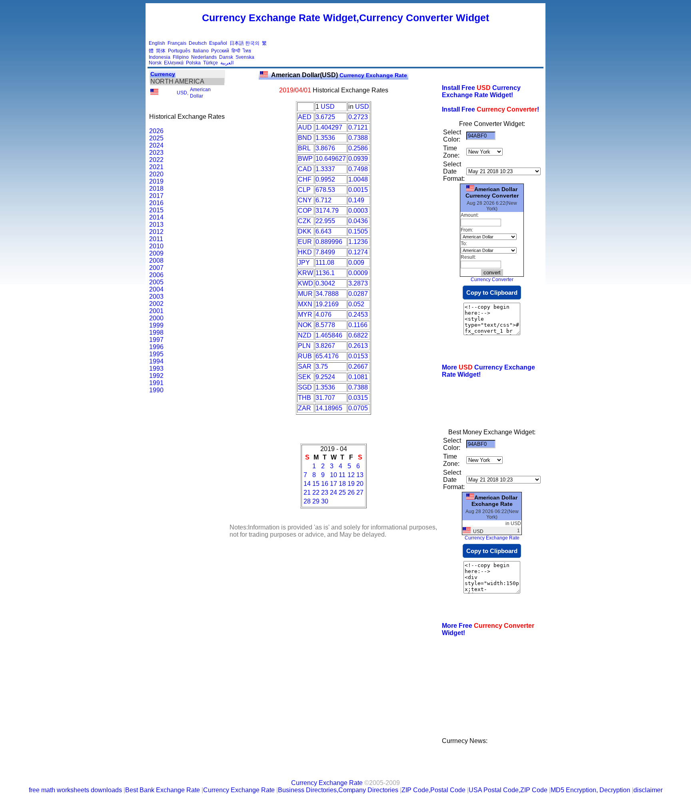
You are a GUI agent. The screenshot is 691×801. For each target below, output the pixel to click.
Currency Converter (492, 279)
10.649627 (331, 158)
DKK (305, 231)
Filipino (181, 57)
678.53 (325, 189)
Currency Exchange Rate (339, 75)
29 (316, 501)
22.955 (325, 221)
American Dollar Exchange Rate (494, 500)
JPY (304, 262)
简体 (161, 51)
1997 (156, 339)
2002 (156, 303)
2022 (156, 159)
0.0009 (358, 273)
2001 (156, 311)
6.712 (324, 200)
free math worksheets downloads (75, 790)
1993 (156, 368)
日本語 (237, 43)
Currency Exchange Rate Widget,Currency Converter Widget (345, 17)
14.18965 (329, 408)
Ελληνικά (174, 63)
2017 (156, 195)
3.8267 (325, 345)
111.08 (325, 262)
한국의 (252, 43)
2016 (156, 203)
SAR (305, 366)
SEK (304, 377)
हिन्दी (236, 51)
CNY (305, 200)
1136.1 (325, 273)
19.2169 (327, 304)
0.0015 (358, 189)
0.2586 (358, 148)
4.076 (324, 314)
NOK (305, 325)
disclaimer (648, 790)
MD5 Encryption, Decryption (590, 790)
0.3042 (325, 283)
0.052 (356, 304)
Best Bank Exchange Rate (162, 790)
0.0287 (358, 293)
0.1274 (358, 252)
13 (359, 474)
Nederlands (204, 57)
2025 (156, 138)
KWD (305, 283)
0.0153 (358, 356)
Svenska (245, 57)
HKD (305, 252)
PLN (304, 345)
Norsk (155, 63)
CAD (305, 169)
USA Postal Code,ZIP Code (508, 790)
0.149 (356, 200)
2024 (156, 145)
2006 (156, 275)
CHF (305, 179)
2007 (156, 267)
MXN (305, 304)
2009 (156, 253)
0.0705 (358, 408)
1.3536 (325, 137)
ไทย (247, 51)
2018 (156, 188)
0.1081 (358, 377)
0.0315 (358, 397)
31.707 (325, 397)
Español (218, 43)
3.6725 (325, 117)
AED (305, 117)
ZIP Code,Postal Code (433, 790)
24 (333, 492)
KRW (305, 273)
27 (359, 492)
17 (333, 483)
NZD (305, 335)
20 (359, 483)
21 (307, 492)
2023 (156, 152)
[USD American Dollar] (154, 93)
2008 (156, 260)
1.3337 (325, 169)
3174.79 (327, 210)
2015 (156, 210)
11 (342, 474)
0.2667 (358, 366)
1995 (156, 354)
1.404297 (329, 127)
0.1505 (358, 231)
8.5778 (325, 325)
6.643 (324, 231)
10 (333, 474)
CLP (304, 189)
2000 (156, 318)
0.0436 (358, 221)
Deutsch (198, 43)
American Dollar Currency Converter (492, 192)
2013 (156, 224)
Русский (220, 51)
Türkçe (210, 63)
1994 (156, 361)
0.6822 (358, 335)
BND (305, 137)
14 (307, 483)
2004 (156, 289)
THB (304, 397)
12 (351, 474)
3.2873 (358, 283)
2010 (156, 246)
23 (324, 492)
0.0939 (358, 158)
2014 (156, 217)
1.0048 (358, 179)
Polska (193, 63)
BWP (305, 158)
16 (324, 483)
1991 (156, 383)
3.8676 (325, 148)
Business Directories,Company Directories (338, 790)
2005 (156, 282)
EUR (305, 241)
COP (305, 210)
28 (307, 501)
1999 (156, 325)
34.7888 (327, 293)
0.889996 (329, 241)
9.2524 (325, 377)
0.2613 (358, 345)
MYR (305, 314)
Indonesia (159, 57)
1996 (156, 347)
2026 (156, 131)
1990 (156, 390)
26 (351, 492)
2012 (156, 231)
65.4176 (327, 356)
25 (342, 492)
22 (316, 492)
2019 (156, 181)
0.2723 (358, 117)
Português (179, 51)
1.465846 (329, 335)
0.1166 (357, 325)
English (157, 43)
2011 (156, 239)
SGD (305, 387)
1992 (156, 375)
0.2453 (358, 314)
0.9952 (325, 179)
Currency (162, 74)
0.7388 (358, 137)
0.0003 (358, 210)
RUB (305, 356)
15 (316, 483)
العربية (227, 63)
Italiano (201, 51)
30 (324, 501)
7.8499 (325, 252)
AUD (305, 127)
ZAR (304, 408)
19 (351, 483)
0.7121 (358, 127)
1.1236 (358, 241)
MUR (305, 293)
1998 (156, 332)
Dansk (226, 57)
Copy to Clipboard (491, 292)
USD (182, 93)
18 (342, 483)
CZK (304, 221)
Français (177, 43)
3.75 (322, 366)
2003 (156, 296)
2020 (156, 174)
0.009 (356, 262)
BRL (304, 148)
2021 (156, 167)
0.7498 (358, 169)
